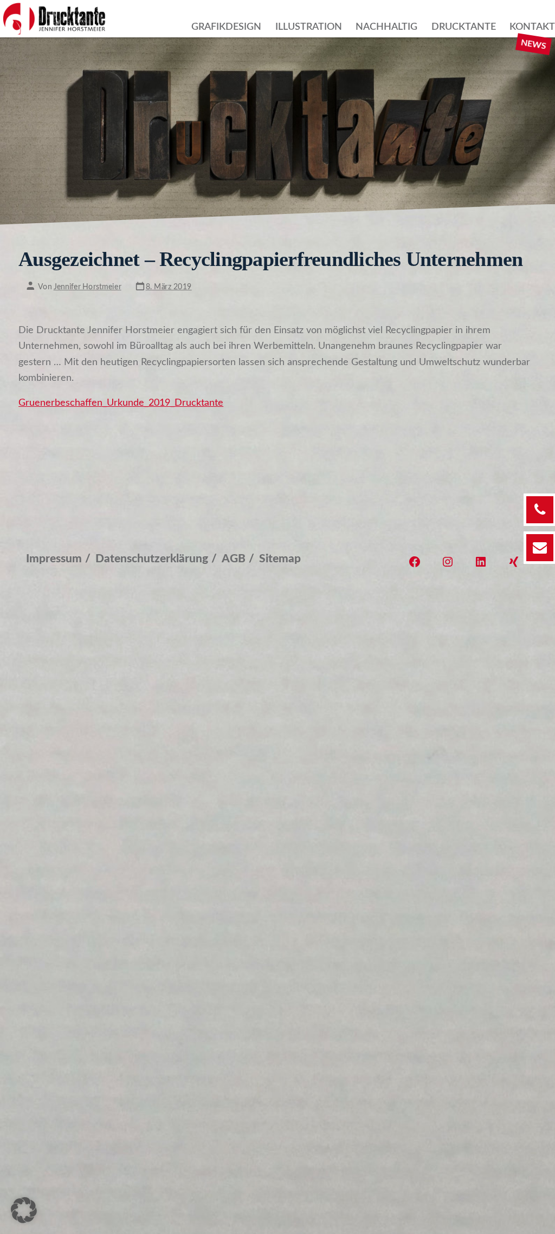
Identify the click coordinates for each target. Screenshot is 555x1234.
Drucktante (463, 27)
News (533, 44)
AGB (234, 558)
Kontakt (532, 27)
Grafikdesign (226, 27)
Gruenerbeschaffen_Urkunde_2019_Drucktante (120, 403)
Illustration (308, 27)
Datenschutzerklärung (151, 558)
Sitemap (280, 558)
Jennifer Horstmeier (87, 287)
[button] (24, 1210)
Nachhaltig (386, 27)
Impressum (54, 558)
